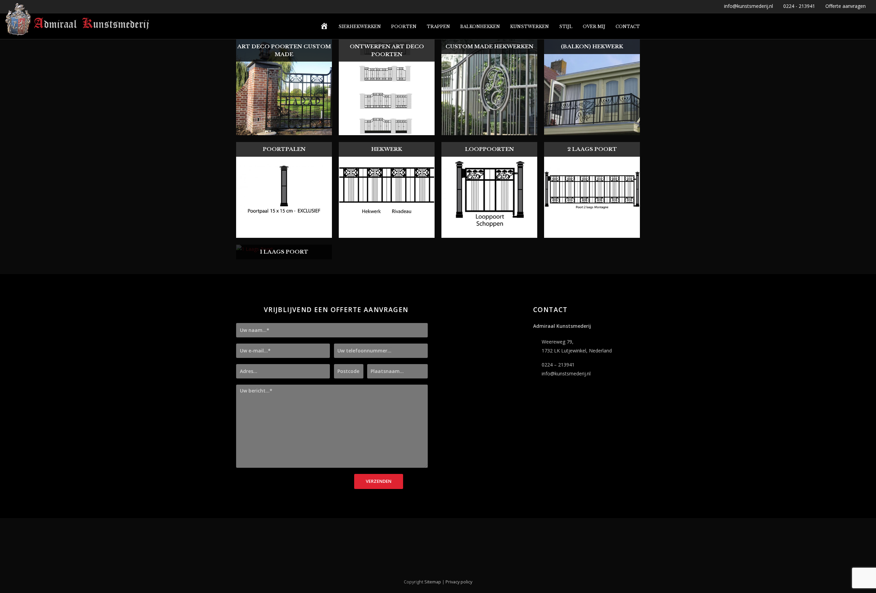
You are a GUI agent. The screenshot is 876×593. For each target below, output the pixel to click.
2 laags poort (592, 149)
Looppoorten (489, 149)
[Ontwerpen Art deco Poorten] (387, 130)
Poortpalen (284, 149)
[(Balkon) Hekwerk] (592, 130)
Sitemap (432, 582)
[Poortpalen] (284, 233)
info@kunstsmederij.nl (566, 373)
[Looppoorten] (489, 233)
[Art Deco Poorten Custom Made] (284, 130)
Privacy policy (459, 582)
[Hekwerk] (387, 233)
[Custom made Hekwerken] (489, 130)
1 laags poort (284, 251)
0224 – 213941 (558, 364)
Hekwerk (386, 149)
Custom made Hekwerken (489, 46)
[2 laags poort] (592, 233)
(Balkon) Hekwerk (592, 46)
